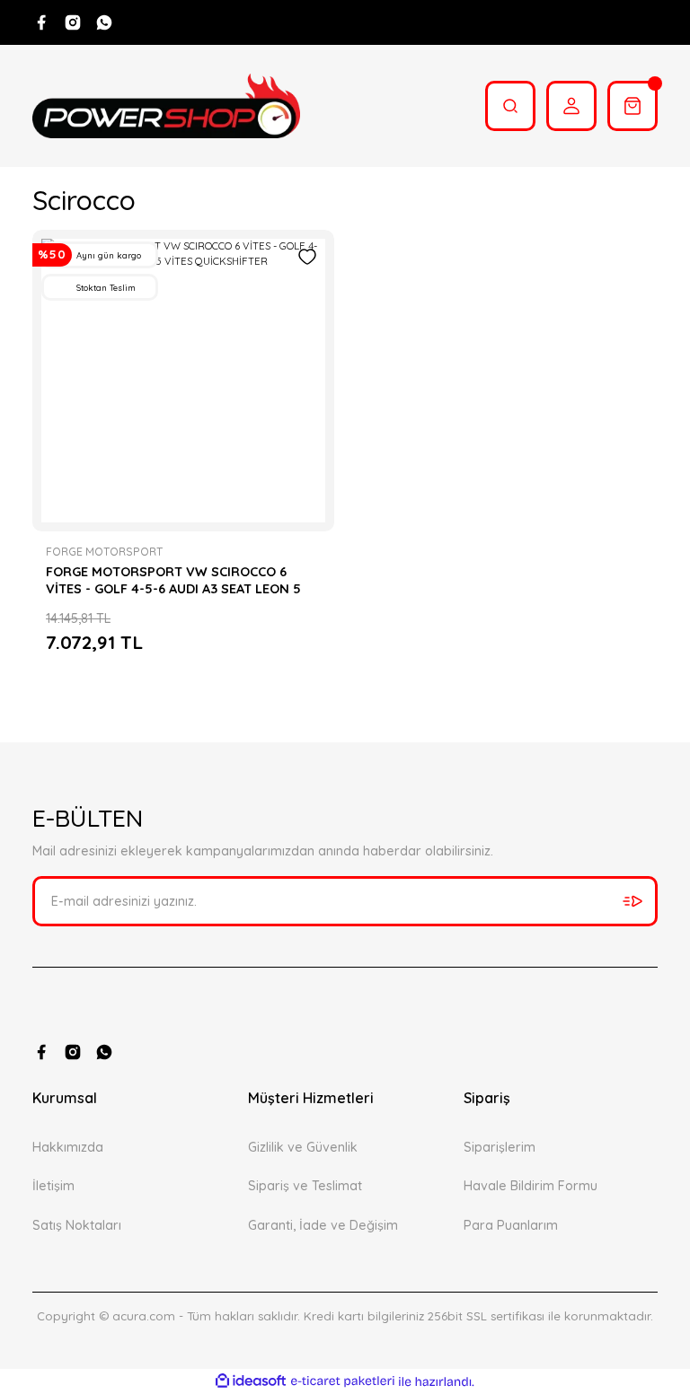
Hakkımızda (67, 1147)
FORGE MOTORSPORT (104, 551)
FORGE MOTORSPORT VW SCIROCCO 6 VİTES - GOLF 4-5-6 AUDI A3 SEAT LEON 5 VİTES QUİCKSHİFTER (173, 580)
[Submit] (632, 901)
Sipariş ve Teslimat (305, 1186)
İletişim (53, 1186)
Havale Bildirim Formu (530, 1186)
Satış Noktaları (76, 1225)
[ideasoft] (251, 1381)
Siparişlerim (499, 1147)
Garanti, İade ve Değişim (323, 1225)
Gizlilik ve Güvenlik (303, 1147)
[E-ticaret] (342, 1382)
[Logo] (166, 106)
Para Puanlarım (511, 1225)
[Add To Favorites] (307, 256)
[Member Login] (571, 106)
